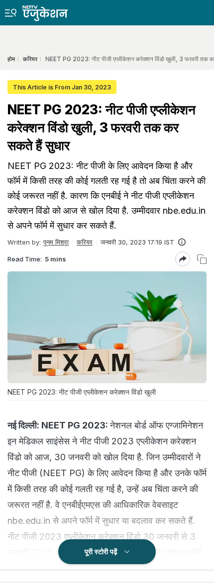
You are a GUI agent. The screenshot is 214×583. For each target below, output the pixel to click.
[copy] (202, 259)
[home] (52, 10)
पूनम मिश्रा (56, 242)
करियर (85, 242)
